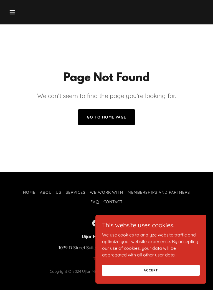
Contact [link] (113, 201)
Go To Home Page (106, 117)
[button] (22, 12)
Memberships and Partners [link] (159, 192)
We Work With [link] (106, 192)
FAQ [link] (94, 201)
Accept (151, 270)
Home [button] (29, 192)
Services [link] (75, 192)
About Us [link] (50, 192)
